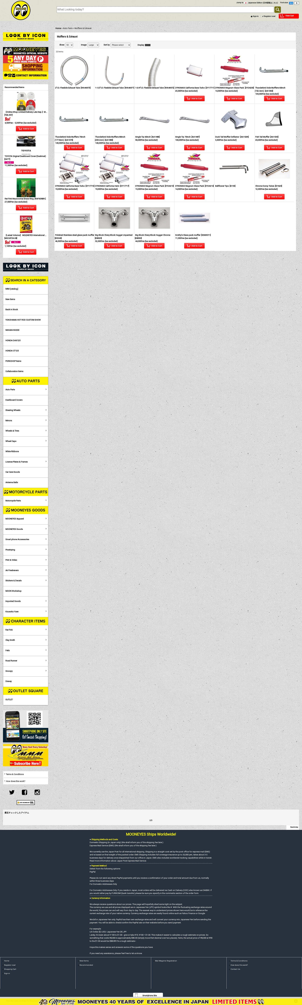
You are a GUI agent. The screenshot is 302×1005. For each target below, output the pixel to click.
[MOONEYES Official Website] (25, 51)
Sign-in (256, 16)
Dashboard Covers (14, 400)
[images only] (148, 45)
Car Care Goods (13, 472)
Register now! (269, 16)
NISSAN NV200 (12, 330)
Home (6, 961)
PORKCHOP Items (13, 361)
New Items (10, 299)
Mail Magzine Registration (166, 961)
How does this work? (15, 781)
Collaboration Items (14, 371)
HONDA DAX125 (13, 340)
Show (62, 45)
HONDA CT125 (12, 350)
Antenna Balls (12, 482)
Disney (9, 681)
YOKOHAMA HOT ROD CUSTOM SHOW (23, 320)
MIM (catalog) (12, 289)
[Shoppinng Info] (25, 67)
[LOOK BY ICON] (25, 36)
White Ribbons (12, 451)
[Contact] (25, 75)
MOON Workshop (14, 591)
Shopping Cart (10, 969)
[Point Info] (25, 59)
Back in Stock (12, 309)
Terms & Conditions (15, 774)
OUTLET (9, 699)
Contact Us (235, 969)
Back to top (294, 827)
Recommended (86, 965)
